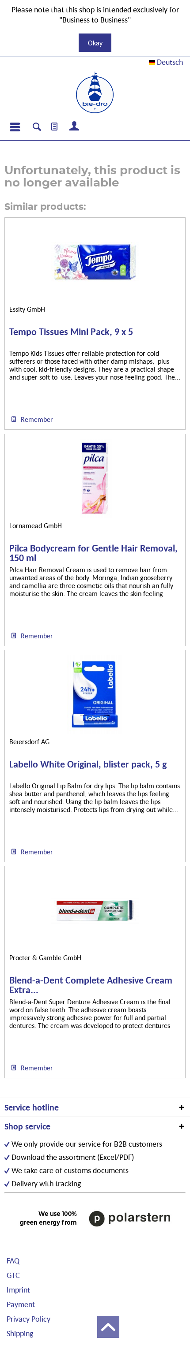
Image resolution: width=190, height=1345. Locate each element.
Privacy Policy (28, 1319)
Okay (95, 42)
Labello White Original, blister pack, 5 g (88, 764)
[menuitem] (14, 127)
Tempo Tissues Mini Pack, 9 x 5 (71, 332)
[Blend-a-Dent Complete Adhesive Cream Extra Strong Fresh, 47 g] (95, 910)
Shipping (20, 1333)
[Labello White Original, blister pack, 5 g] (95, 694)
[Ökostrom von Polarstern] (95, 1218)
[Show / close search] (37, 128)
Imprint (18, 1290)
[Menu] (14, 127)
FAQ (13, 1261)
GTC (13, 1275)
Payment (21, 1304)
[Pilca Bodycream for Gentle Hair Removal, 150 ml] (95, 478)
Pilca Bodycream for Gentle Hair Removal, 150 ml (93, 553)
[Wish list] (55, 127)
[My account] (75, 127)
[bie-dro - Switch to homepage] (94, 92)
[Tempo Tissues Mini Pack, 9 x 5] (95, 262)
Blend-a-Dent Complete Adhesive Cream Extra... (90, 985)
